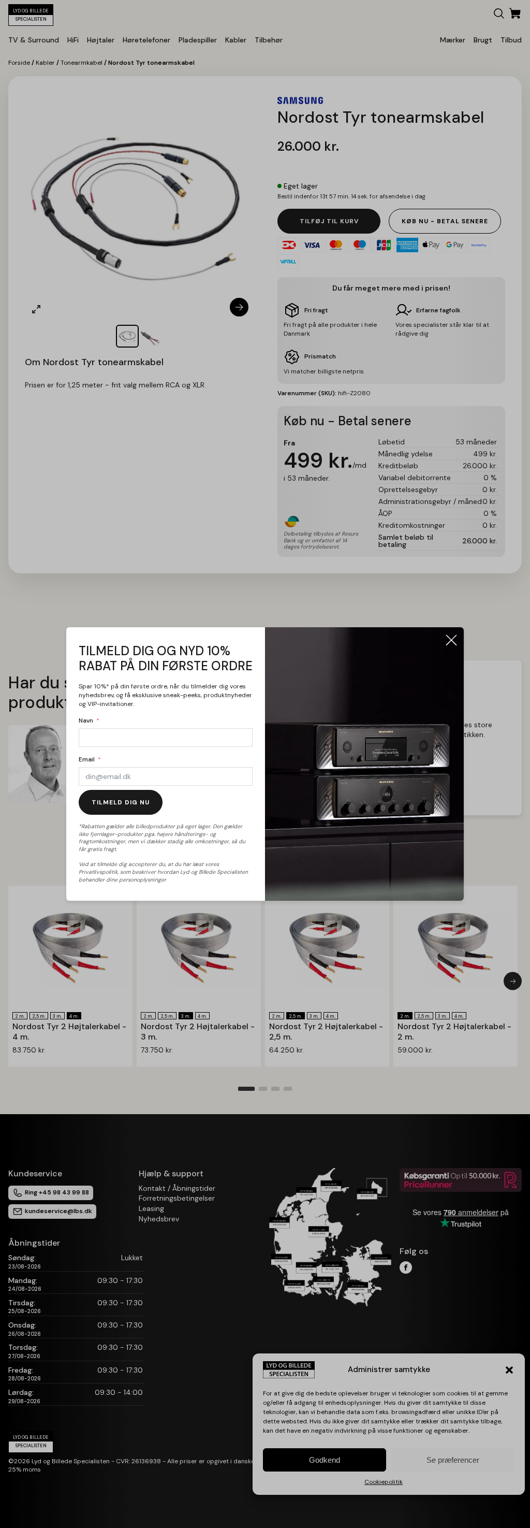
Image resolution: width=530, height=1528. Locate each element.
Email (87, 759)
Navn (86, 720)
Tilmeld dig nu (121, 802)
